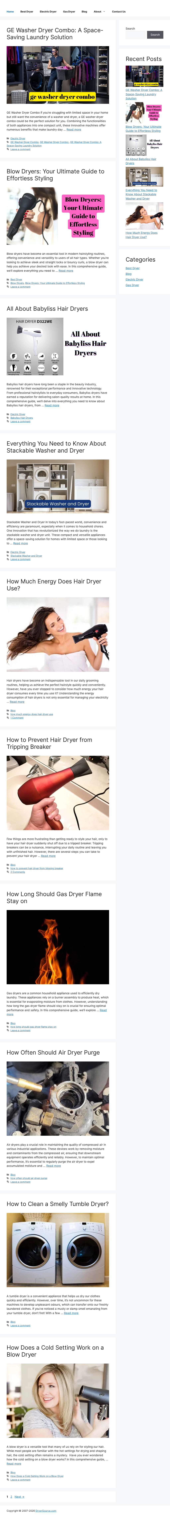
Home (10, 11)
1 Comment (16, 717)
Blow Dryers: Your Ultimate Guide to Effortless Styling (55, 283)
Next (19, 1496)
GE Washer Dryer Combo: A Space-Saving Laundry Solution (55, 34)
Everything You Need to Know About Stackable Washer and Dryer (56, 447)
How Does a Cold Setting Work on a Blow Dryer (36, 1476)
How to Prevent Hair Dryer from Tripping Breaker (49, 743)
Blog (84, 11)
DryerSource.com (46, 1510)
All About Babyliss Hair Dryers (47, 308)
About (97, 11)
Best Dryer (26, 11)
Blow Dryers (17, 283)
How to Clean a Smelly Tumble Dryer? (58, 1203)
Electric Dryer (48, 11)
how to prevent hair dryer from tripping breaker (36, 868)
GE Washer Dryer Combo (24, 142)
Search (130, 28)
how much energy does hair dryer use (31, 714)
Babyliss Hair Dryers (21, 417)
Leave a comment (20, 149)
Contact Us (119, 11)
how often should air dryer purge (28, 1178)
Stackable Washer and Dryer (26, 555)
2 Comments (17, 872)
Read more (74, 129)
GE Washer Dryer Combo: (54, 142)
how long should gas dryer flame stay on (33, 1026)
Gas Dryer (69, 11)
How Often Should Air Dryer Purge (53, 1052)
